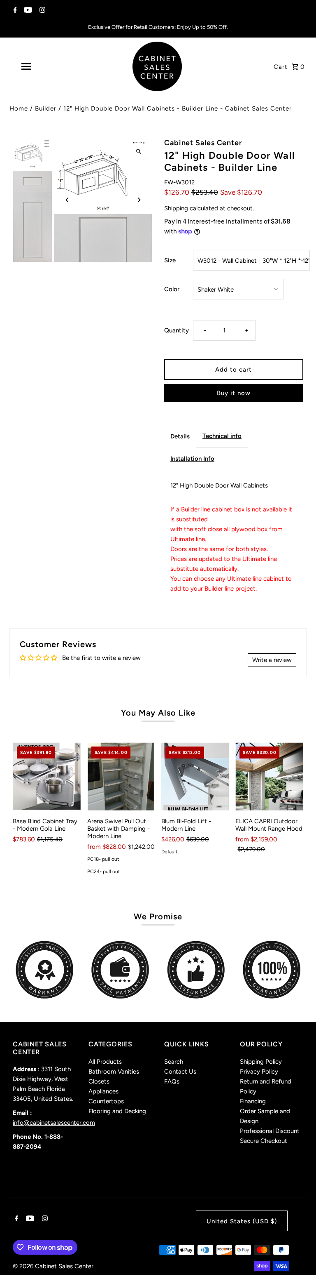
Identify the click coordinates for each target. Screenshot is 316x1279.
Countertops (106, 1101)
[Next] (138, 200)
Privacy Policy (259, 1071)
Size (170, 260)
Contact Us (180, 1071)
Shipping (176, 208)
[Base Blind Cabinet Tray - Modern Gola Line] (46, 776)
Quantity (176, 330)
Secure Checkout (263, 1141)
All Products (105, 1061)
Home (18, 108)
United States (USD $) (242, 1221)
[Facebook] (14, 10)
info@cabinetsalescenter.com (54, 1122)
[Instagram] (41, 10)
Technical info (222, 436)
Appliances (103, 1091)
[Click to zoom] (138, 151)
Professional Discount (270, 1131)
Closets (98, 1081)
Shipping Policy (261, 1061)
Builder (45, 108)
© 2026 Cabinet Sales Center (53, 1266)
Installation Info (192, 458)
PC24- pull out (103, 871)
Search (173, 1061)
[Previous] (67, 200)
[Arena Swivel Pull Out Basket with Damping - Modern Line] (121, 776)
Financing (253, 1101)
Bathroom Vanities (113, 1071)
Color (171, 289)
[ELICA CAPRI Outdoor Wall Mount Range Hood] (269, 776)
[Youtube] (27, 10)
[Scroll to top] (298, 1257)
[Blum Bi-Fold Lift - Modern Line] (195, 776)
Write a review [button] (272, 660)
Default (169, 852)
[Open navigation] (40, 66)
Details (180, 436)
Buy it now (234, 393)
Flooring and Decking (117, 1111)
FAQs (171, 1081)
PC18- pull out (103, 859)
